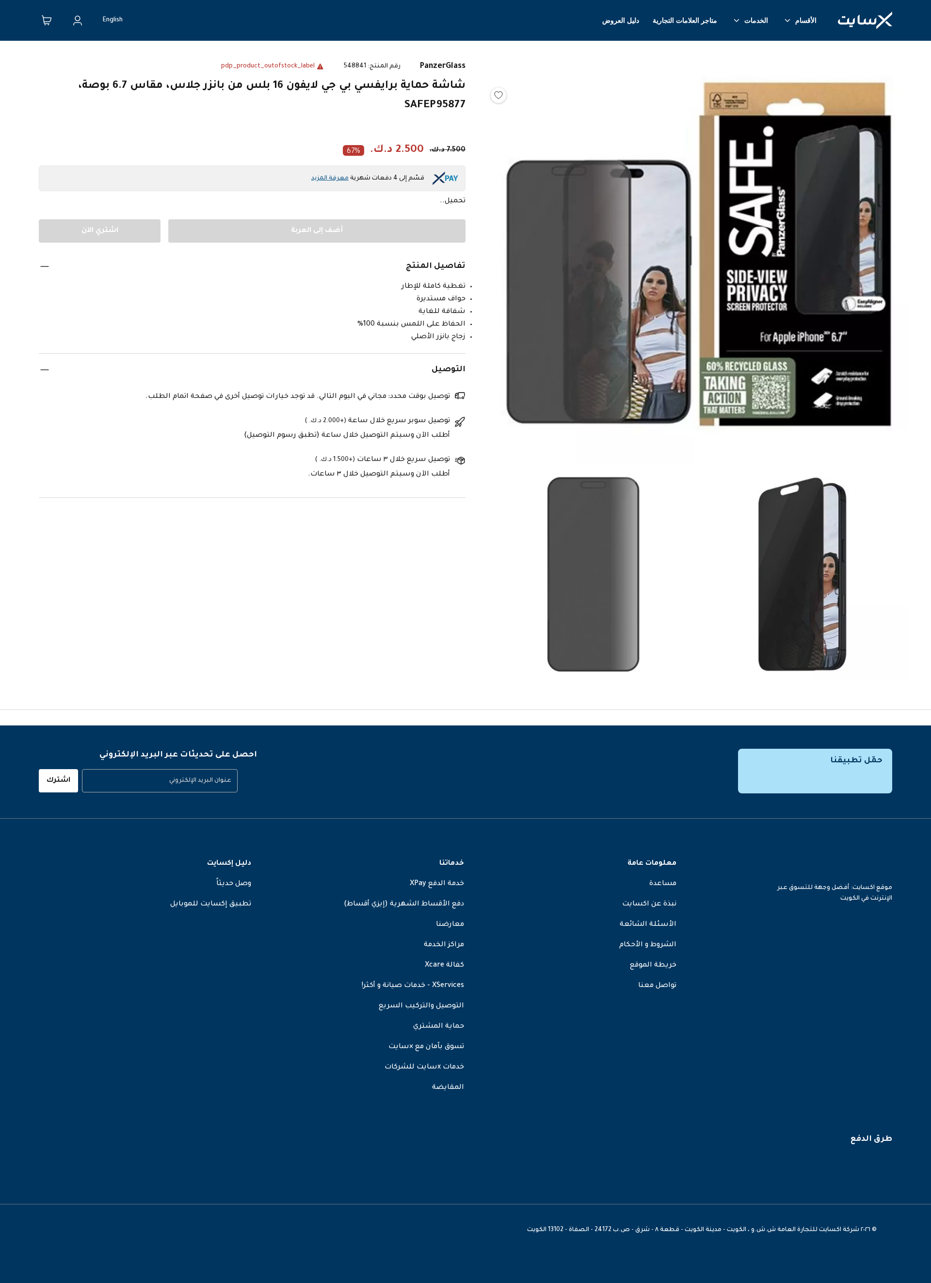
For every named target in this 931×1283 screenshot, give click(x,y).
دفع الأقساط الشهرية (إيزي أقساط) (404, 904)
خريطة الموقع (653, 966)
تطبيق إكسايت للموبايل (210, 904)
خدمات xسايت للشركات (424, 1067)
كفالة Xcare (444, 966)
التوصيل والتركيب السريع (421, 1006)
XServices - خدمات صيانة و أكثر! (413, 986)
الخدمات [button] (756, 20)
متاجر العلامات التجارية (685, 20)
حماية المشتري (438, 1027)
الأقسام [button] (806, 20)
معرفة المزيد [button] (330, 178)
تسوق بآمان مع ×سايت (426, 1047)
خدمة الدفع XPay (437, 884)
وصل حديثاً (233, 884)
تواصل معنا (657, 986)
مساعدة (662, 884)
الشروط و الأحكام (647, 945)
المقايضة (448, 1088)
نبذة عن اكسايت (649, 904)
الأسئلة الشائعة (648, 925)
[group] (160, 780)
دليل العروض (620, 20)
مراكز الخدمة (444, 945)
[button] (698, 257)
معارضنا (450, 925)
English (113, 20)
